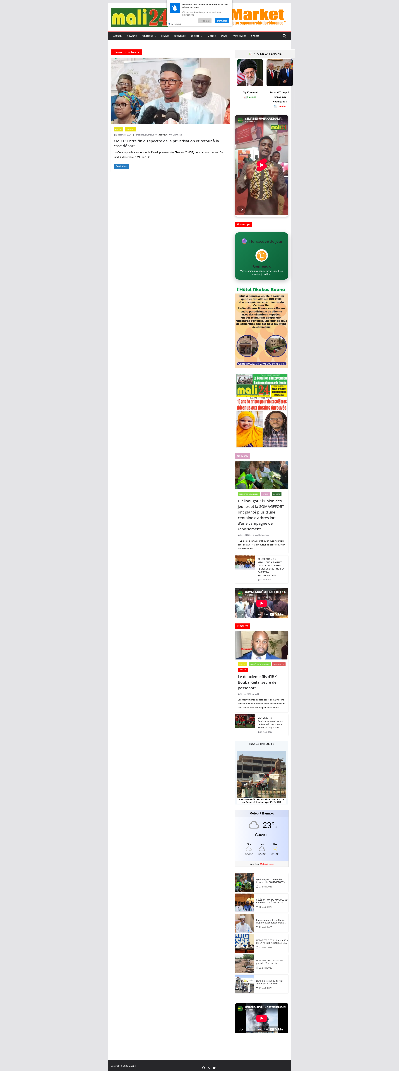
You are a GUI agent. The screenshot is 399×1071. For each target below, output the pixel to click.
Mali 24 (132, 1066)
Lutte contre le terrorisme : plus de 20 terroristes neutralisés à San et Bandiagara (270, 962)
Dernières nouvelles (248, 494)
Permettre (222, 20)
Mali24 (257, 694)
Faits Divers (239, 35)
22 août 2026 (265, 907)
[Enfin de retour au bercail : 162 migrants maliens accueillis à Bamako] (244, 984)
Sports (255, 35)
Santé (224, 35)
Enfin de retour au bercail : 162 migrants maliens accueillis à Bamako (270, 982)
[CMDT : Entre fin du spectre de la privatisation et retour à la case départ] (170, 91)
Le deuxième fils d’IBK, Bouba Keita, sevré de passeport (258, 682)
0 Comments (176, 135)
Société (195, 35)
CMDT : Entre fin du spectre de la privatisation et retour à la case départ (166, 143)
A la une (132, 35)
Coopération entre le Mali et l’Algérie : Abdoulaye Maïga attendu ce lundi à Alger (270, 921)
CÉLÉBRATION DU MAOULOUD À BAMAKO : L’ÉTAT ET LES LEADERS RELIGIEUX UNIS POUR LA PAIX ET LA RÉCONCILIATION (271, 567)
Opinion (265, 494)
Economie (180, 35)
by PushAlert (176, 24)
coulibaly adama (262, 535)
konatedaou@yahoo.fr (144, 135)
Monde (211, 35)
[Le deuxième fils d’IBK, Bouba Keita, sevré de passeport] (261, 645)
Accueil (117, 35)
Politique (147, 35)
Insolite (242, 670)
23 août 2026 (265, 886)
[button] (154, 36)
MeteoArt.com (267, 864)
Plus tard (204, 20)
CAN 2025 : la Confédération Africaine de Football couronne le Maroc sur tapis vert (270, 722)
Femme (165, 35)
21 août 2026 (265, 968)
